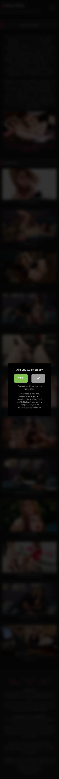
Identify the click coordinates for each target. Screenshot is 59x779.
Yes (20, 378)
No (38, 378)
